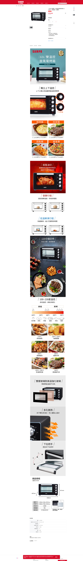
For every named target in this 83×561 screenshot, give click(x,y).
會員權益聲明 (46, 560)
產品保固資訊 (50, 17)
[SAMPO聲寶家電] (21, 2)
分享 (49, 40)
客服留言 (46, 559)
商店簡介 (34, 559)
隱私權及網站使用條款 (35, 560)
